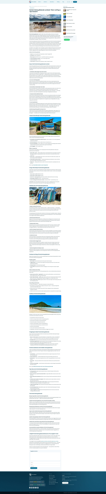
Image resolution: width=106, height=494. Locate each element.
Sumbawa (45, 1)
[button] (36, 482)
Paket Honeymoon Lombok (70, 23)
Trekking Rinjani (51, 478)
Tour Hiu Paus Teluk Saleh (52, 479)
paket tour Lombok (55, 441)
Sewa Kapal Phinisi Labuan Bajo (53, 482)
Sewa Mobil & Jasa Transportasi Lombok (71, 10)
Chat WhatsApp (67, 39)
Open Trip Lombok (69, 26)
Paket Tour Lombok (69, 13)
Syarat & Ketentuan (70, 492)
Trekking (58, 1)
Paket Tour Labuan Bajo (52, 481)
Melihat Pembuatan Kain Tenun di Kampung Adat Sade (43, 366)
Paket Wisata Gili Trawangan (70, 33)
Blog (63, 1)
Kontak (75, 1)
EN (69, 1)
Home (30, 6)
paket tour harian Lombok (45, 441)
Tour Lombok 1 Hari (69, 16)
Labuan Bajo (52, 1)
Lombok (39, 1)
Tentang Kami (65, 492)
